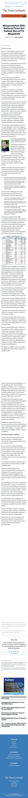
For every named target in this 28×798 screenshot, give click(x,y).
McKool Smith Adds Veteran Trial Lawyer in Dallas (13, 719)
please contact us (23, 630)
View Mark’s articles (14, 651)
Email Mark (14, 653)
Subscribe (7, 6)
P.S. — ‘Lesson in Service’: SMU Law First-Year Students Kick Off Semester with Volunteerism (13, 725)
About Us (14, 741)
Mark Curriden (14, 639)
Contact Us (14, 745)
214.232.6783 (14, 786)
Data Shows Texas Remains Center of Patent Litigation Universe (12, 713)
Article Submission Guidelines (14, 756)
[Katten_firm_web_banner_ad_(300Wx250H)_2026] (14, 694)
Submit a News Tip (14, 747)
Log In (11, 6)
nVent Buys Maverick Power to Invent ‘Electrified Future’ (12, 703)
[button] (25, 3)
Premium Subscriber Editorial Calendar (14, 758)
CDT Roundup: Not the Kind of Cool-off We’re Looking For (13, 708)
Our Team (14, 743)
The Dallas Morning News (14, 765)
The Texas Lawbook (14, 11)
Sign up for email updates (18, 6)
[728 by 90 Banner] (14, 17)
